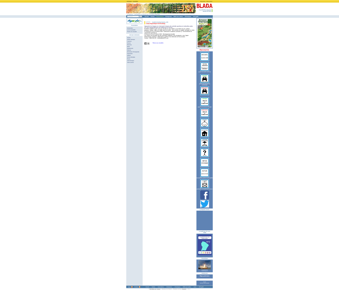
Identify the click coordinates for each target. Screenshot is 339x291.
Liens (195, 286)
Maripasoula (130, 48)
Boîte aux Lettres (178, 16)
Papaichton (130, 53)
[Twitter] (148, 43)
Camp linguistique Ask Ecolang (155, 23)
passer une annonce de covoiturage (204, 84)
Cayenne (129, 41)
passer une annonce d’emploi (205, 106)
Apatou (129, 37)
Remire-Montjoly (131, 57)
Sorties (152, 16)
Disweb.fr (184, 289)
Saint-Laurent (130, 62)
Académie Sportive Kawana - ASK (160, 22)
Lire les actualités (131, 30)
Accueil (147, 16)
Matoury (129, 50)
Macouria (129, 44)
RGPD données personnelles (204, 282)
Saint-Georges (130, 60)
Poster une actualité (132, 31)
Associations (159, 16)
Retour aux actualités (158, 43)
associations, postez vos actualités (204, 177)
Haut (129, 287)
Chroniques (188, 16)
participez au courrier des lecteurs (204, 188)
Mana (128, 46)
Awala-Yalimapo (131, 39)
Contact (158, 289)
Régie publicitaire (204, 276)
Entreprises (168, 16)
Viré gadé (195, 16)
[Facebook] (145, 43)
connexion (129, 1)
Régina (129, 55)
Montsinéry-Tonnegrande (133, 51)
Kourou (129, 43)
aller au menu (202, 1)
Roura (128, 59)
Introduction (130, 28)
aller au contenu (209, 1)
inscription (135, 1)
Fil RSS (136, 287)
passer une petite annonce (204, 71)
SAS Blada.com (153, 289)
